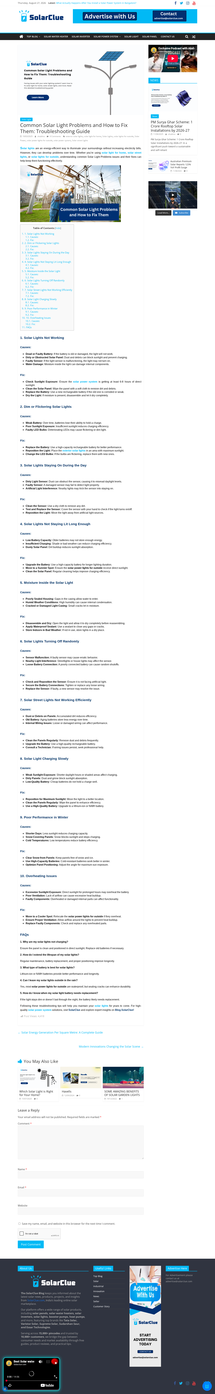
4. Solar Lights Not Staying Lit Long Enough (46, 261)
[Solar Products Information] (21, 36)
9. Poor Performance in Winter (40, 308)
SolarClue (74, 1010)
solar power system (62, 140)
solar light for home (92, 136)
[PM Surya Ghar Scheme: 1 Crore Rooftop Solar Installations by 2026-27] (172, 87)
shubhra (41, 136)
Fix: (29, 240)
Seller (96, 1301)
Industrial (98, 1286)
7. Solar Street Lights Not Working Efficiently (47, 289)
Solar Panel (149, 36)
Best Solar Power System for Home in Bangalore (81, 2)
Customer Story (101, 1306)
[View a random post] (193, 36)
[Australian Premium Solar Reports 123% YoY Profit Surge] (158, 159)
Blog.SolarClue (124, 1010)
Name (22, 1169)
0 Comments (55, 136)
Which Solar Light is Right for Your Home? (36, 1093)
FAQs (27, 327)
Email (22, 1187)
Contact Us (168, 36)
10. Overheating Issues (36, 317)
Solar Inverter (81, 36)
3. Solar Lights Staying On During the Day (45, 252)
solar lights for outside (123, 136)
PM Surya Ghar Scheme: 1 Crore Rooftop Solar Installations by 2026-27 (172, 126)
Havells (66, 1091)
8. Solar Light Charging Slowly (39, 299)
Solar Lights (107, 136)
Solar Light (131, 36)
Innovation (99, 1291)
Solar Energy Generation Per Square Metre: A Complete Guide (60, 1032)
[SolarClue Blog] (53, 1276)
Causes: (31, 236)
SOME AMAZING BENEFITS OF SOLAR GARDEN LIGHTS (122, 1093)
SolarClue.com (36, 1300)
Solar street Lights (80, 140)
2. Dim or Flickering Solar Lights (40, 243)
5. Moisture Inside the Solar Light (41, 271)
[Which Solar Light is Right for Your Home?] (38, 1068)
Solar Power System (106, 36)
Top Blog (32, 36)
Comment (25, 1123)
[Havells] (80, 1068)
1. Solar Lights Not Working (38, 233)
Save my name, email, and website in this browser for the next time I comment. (68, 1223)
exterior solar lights (74, 136)
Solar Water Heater (56, 36)
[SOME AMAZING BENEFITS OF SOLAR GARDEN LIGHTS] (123, 1068)
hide (58, 228)
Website (22, 1205)
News (154, 116)
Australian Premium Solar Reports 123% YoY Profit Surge (181, 164)
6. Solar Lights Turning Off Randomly (43, 280)
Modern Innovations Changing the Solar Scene (111, 1046)
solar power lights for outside (39, 140)
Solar (96, 1281)
